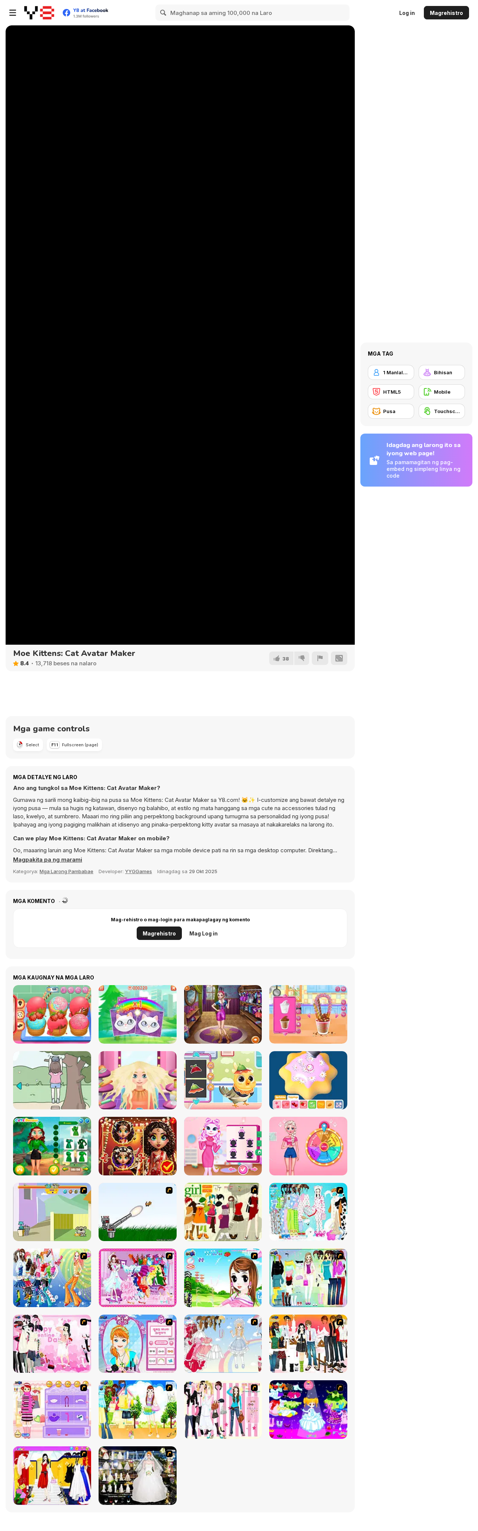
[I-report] (320, 658)
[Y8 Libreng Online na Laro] (39, 12)
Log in (407, 13)
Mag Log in (203, 933)
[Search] (163, 12)
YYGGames (138, 871)
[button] (47, 860)
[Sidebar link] (12, 12)
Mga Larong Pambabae (66, 871)
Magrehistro (446, 13)
